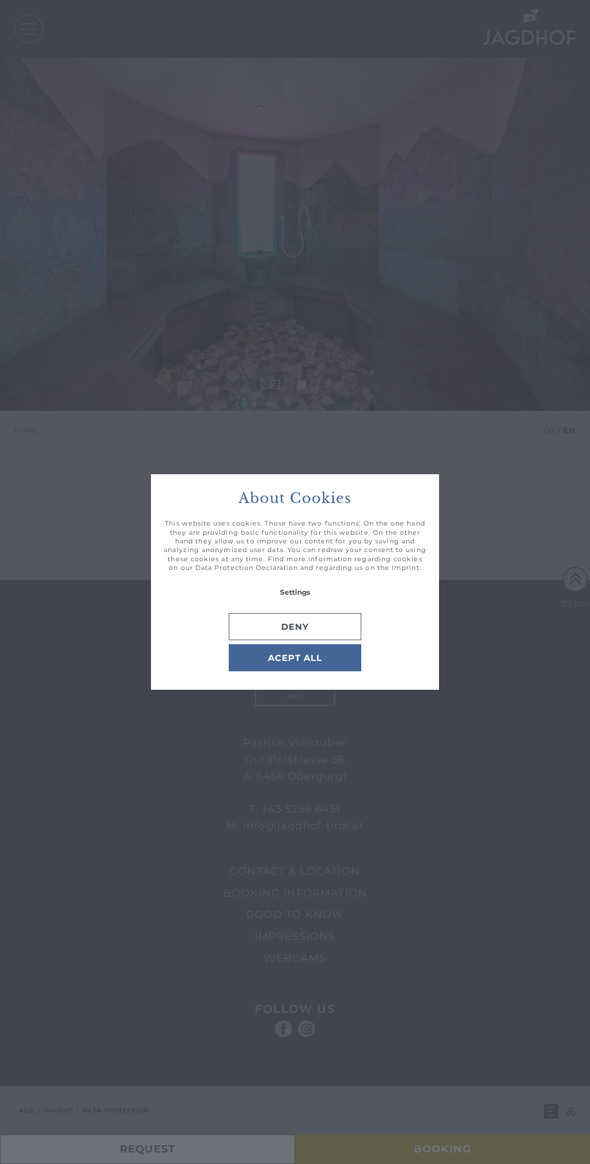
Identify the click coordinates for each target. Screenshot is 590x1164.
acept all (295, 657)
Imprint (405, 568)
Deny (295, 626)
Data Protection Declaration (246, 568)
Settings (295, 592)
